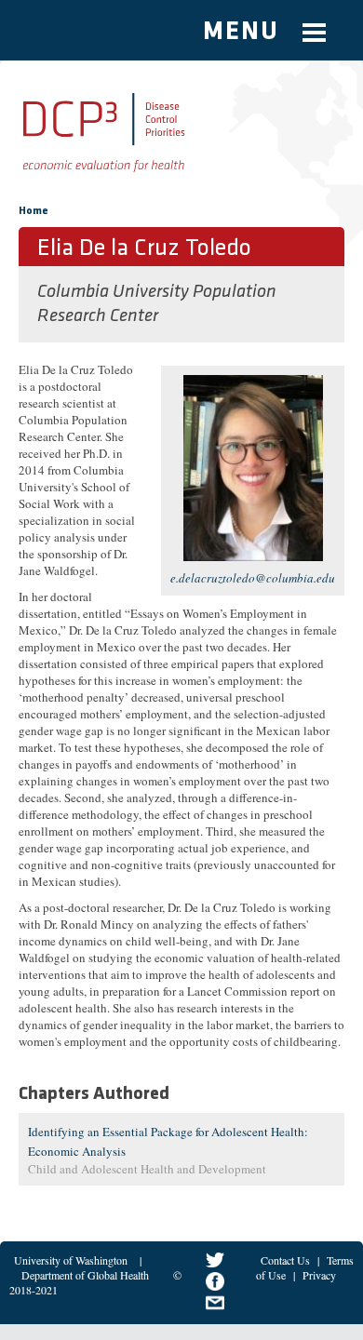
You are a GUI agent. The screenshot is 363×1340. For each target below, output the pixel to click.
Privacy (319, 1274)
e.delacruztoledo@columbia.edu (252, 578)
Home (33, 211)
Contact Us (285, 1260)
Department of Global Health (85, 1274)
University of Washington (71, 1260)
